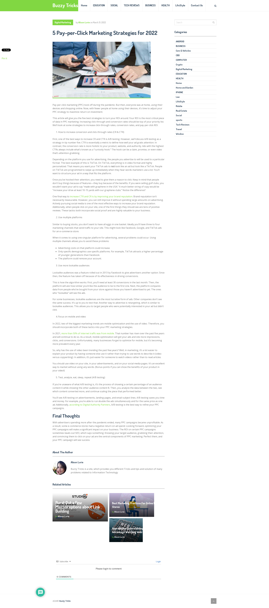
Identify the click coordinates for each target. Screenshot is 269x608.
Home (84, 5)
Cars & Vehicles (183, 50)
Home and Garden (184, 87)
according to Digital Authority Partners (89, 404)
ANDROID (180, 41)
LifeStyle (180, 5)
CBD (178, 55)
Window (180, 133)
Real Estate (181, 110)
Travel (179, 129)
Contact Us (197, 5)
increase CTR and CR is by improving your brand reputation (101, 196)
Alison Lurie (84, 22)
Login (158, 561)
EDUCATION (99, 5)
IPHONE (179, 92)
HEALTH (165, 5)
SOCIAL (114, 5)
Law (178, 96)
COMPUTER (181, 60)
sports (179, 120)
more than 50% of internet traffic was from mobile (87, 333)
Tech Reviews (182, 124)
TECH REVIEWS (132, 5)
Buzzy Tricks (65, 5)
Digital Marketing (63, 22)
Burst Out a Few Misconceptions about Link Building (77, 507)
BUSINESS (150, 5)
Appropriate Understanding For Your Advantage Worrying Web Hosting (133, 530)
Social (179, 115)
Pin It (4, 58)
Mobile (179, 106)
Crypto (179, 64)
